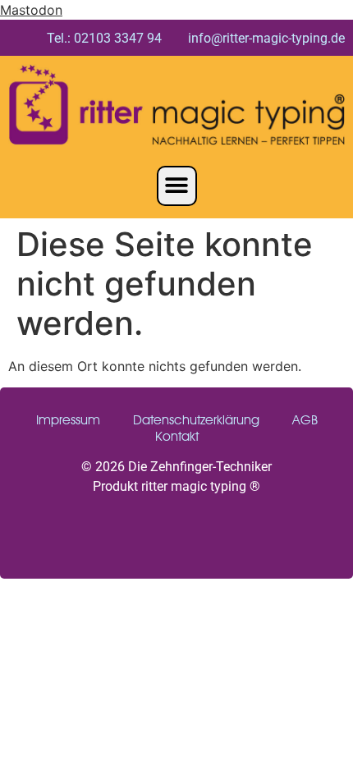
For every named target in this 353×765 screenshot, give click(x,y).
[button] (177, 186)
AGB (305, 420)
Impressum (68, 420)
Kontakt (177, 436)
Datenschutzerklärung (196, 420)
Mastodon (31, 10)
